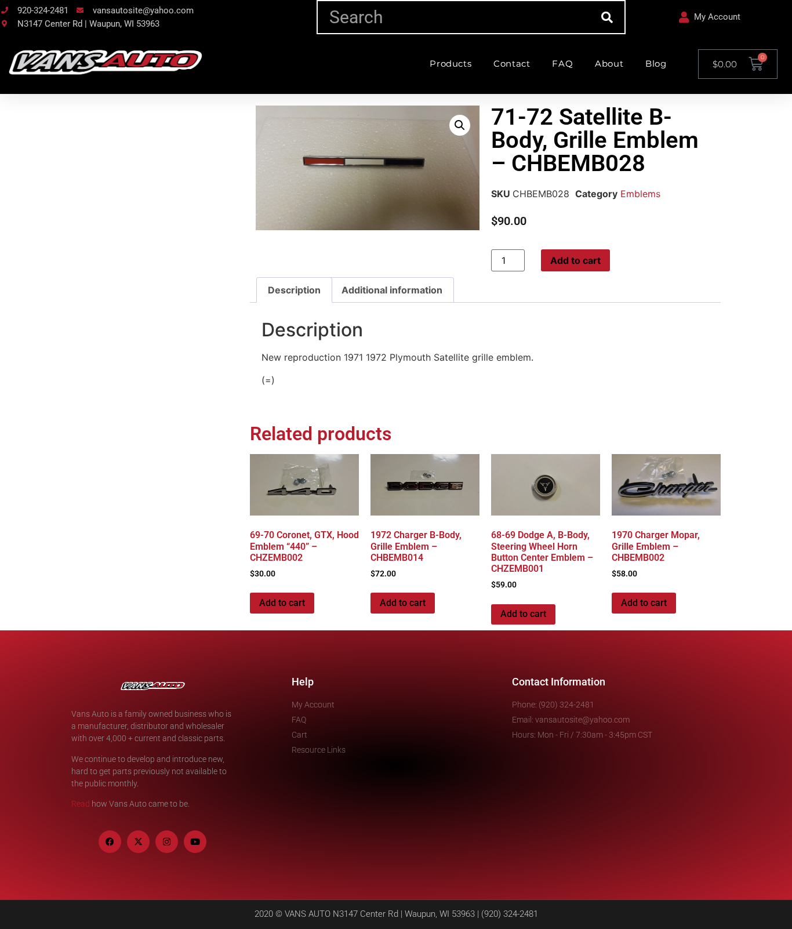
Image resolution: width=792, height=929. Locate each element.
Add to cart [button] (282, 602)
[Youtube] (195, 841)
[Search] (607, 17)
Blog (655, 63)
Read (80, 803)
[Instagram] (166, 841)
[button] (459, 125)
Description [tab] (294, 290)
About (609, 63)
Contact (511, 63)
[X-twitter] (138, 841)
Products (450, 63)
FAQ (562, 63)
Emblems (640, 193)
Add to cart (575, 260)
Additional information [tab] (391, 290)
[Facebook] (110, 841)
